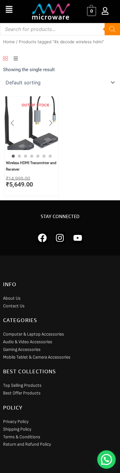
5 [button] (37, 156)
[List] (16, 59)
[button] (9, 9)
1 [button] (13, 156)
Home (9, 41)
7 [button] (50, 156)
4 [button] (31, 156)
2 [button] (19, 156)
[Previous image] (12, 123)
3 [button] (25, 156)
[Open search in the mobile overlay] (60, 29)
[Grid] (5, 59)
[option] (31, 123)
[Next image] (51, 123)
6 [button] (44, 156)
